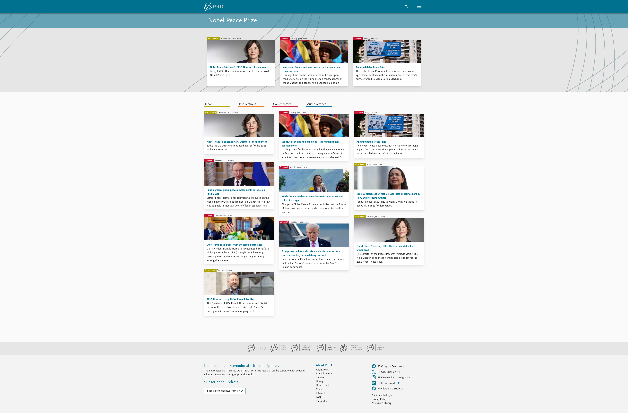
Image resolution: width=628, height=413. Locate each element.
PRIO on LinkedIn (387, 383)
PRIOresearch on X (388, 372)
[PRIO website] (255, 351)
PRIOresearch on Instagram (393, 377)
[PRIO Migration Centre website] (373, 351)
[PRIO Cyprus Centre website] (277, 351)
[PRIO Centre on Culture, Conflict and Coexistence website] (349, 351)
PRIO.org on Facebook (390, 366)
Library (319, 381)
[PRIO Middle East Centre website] (324, 351)
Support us (322, 401)
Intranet (320, 393)
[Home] (214, 6)
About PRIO (322, 370)
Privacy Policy (379, 399)
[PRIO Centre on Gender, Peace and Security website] (300, 351)
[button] (419, 6)
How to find (322, 385)
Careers (320, 377)
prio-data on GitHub (388, 388)
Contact (320, 389)
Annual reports (324, 373)
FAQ (318, 397)
